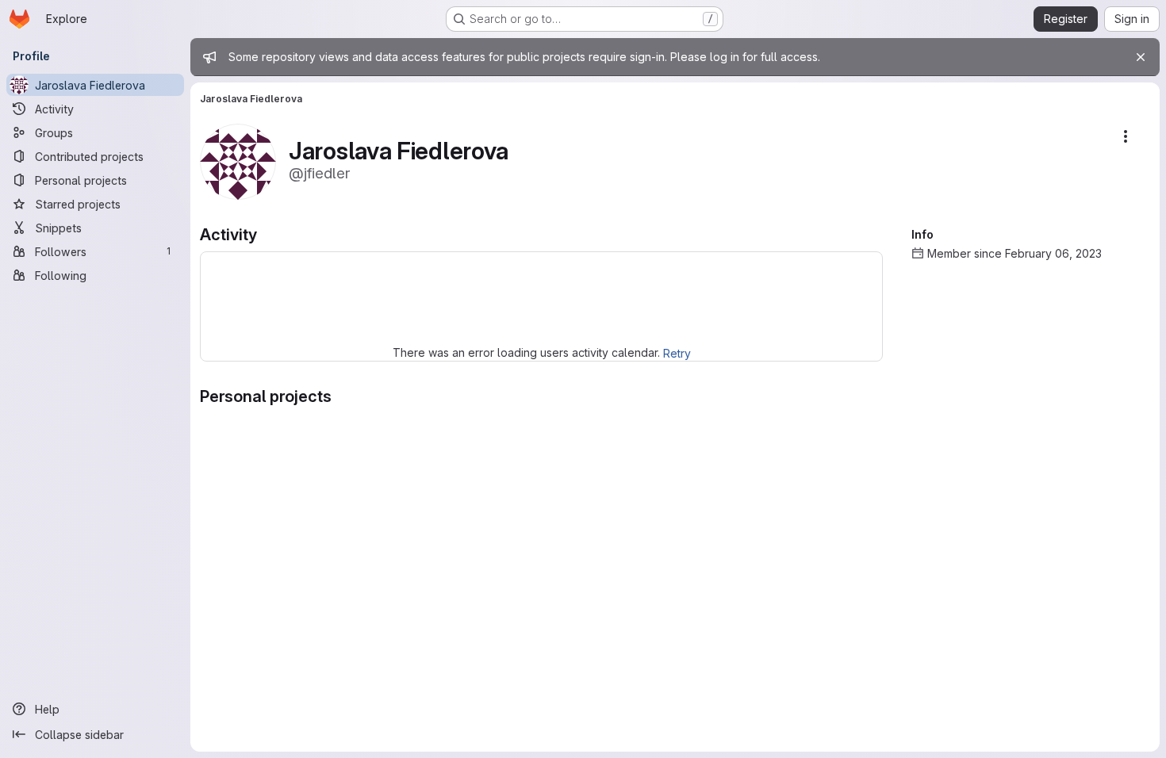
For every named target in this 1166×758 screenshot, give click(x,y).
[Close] (1140, 57)
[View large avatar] (238, 160)
